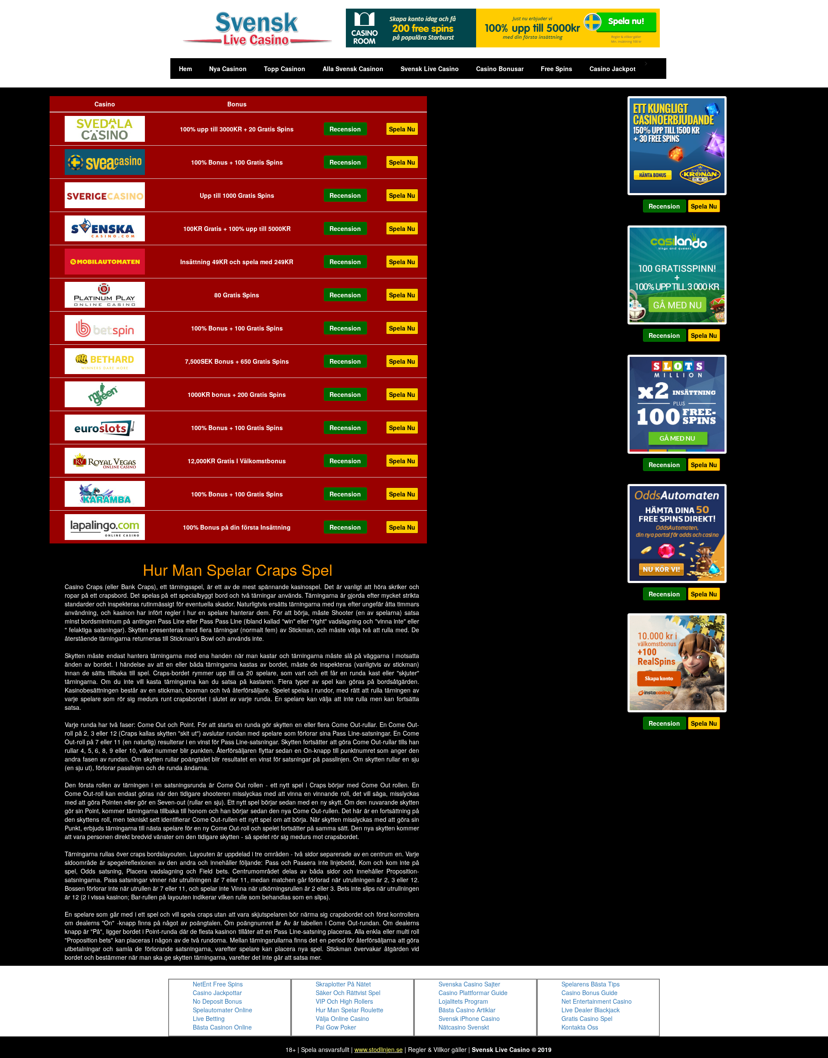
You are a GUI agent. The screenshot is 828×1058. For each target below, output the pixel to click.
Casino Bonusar (500, 68)
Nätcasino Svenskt (464, 1027)
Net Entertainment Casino (596, 1001)
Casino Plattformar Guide (473, 992)
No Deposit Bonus (217, 1001)
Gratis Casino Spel (586, 1018)
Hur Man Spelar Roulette (349, 1009)
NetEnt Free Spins (218, 984)
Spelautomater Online (222, 1009)
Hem (185, 68)
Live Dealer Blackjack (590, 1009)
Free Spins (556, 68)
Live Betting (209, 1018)
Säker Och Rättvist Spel (348, 992)
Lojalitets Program (463, 1001)
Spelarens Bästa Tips (590, 984)
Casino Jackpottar (217, 992)
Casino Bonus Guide (589, 992)
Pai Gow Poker (336, 1027)
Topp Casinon (284, 68)
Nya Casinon (228, 68)
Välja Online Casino (342, 1018)
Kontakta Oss (579, 1027)
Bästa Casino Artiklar (467, 1009)
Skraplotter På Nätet (343, 984)
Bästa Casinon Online (222, 1027)
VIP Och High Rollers (344, 1001)
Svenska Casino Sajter (469, 984)
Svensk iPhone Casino (469, 1018)
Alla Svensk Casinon (353, 68)
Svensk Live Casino (430, 68)
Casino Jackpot (613, 68)
